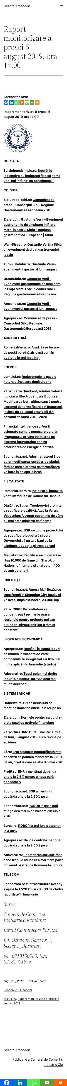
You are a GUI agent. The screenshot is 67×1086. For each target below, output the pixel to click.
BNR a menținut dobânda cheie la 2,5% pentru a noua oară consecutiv (30, 777)
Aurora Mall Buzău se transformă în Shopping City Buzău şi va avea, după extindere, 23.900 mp (32, 595)
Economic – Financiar (18, 990)
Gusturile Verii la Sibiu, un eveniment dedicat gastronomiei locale (33, 250)
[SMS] (27, 102)
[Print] (21, 102)
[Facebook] (6, 102)
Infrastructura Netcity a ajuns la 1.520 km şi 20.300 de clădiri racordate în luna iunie (33, 889)
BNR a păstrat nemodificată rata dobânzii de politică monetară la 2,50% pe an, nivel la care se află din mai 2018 (33, 757)
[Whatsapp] (16, 102)
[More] (37, 102)
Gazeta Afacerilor (17, 6)
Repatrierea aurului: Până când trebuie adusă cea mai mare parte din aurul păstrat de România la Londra (33, 860)
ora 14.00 (10, 998)
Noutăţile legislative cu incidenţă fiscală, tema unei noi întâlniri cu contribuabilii (32, 176)
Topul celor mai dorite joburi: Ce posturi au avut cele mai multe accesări (30, 679)
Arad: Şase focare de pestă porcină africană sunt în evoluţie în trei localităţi (31, 352)
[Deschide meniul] (61, 6)
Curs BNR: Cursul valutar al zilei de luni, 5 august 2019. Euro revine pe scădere (32, 737)
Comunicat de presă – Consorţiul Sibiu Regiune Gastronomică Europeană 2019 (29, 205)
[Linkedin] (11, 102)
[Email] (32, 102)
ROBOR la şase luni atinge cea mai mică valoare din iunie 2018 (32, 811)
